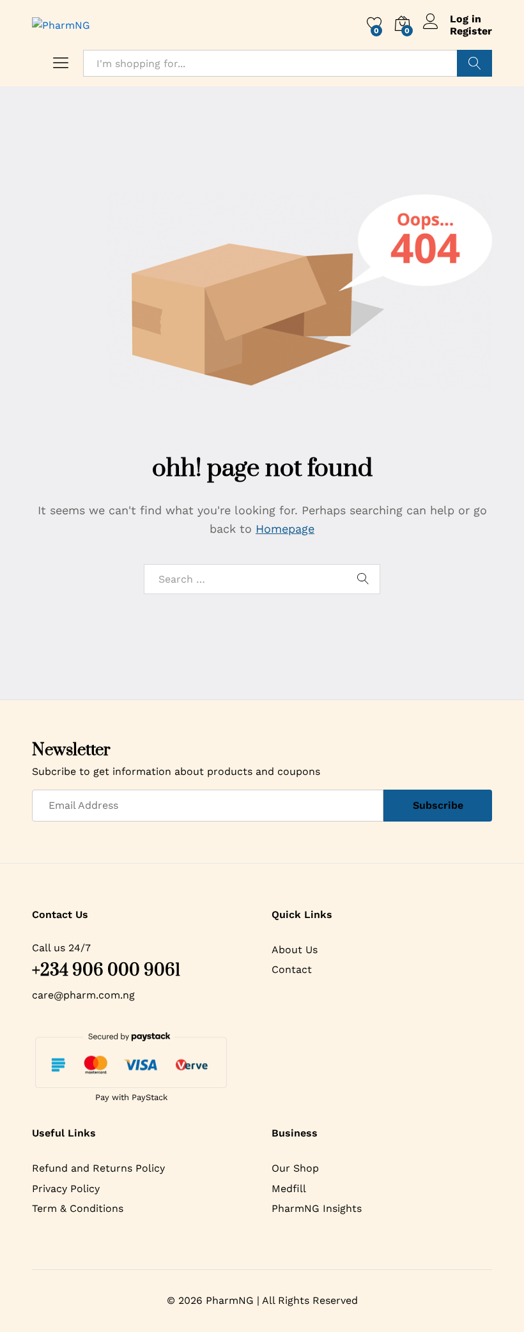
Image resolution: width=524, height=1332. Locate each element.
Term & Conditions (77, 1208)
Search (474, 63)
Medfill (289, 1189)
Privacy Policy (66, 1189)
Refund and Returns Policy (98, 1168)
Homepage (285, 528)
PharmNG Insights (317, 1208)
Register (471, 31)
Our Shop (295, 1168)
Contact (292, 969)
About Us (295, 950)
